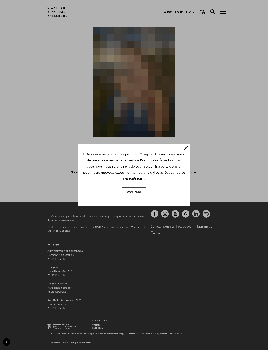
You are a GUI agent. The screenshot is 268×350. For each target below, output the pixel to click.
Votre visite (134, 191)
